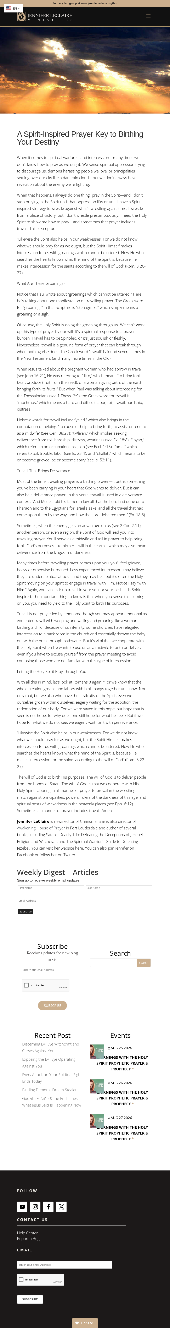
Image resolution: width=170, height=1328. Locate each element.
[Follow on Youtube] (22, 1207)
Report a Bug (28, 1238)
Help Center (27, 1233)
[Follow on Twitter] (61, 1207)
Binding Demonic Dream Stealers (50, 1089)
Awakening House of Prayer (41, 828)
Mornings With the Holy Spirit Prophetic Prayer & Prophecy (122, 1063)
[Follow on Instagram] (35, 1207)
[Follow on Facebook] (48, 1207)
